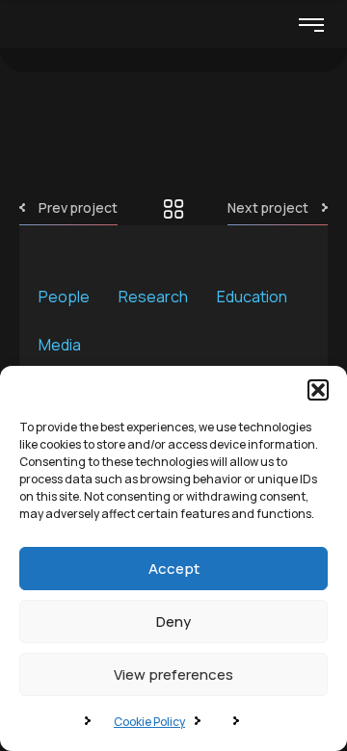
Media (60, 344)
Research (153, 296)
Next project (267, 207)
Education (252, 296)
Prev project (78, 207)
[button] (318, 390)
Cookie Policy (149, 721)
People (64, 296)
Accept (174, 568)
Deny (173, 621)
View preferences (173, 674)
